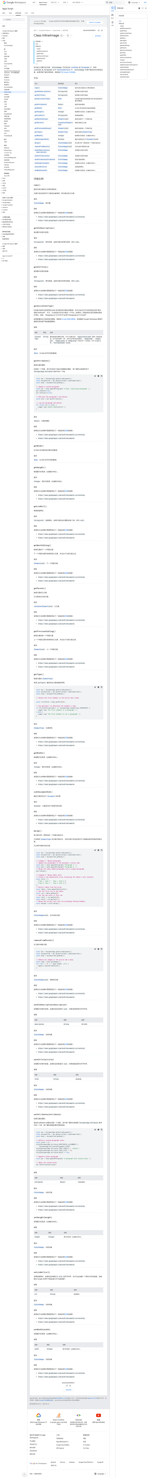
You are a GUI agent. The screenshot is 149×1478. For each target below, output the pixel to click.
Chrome (62, 1462)
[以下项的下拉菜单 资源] (68, 2)
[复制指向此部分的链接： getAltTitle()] (51, 267)
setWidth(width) (41, 170)
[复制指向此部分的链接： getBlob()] (46, 446)
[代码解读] (95, 376)
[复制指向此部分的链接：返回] (39, 199)
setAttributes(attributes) (45, 159)
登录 (145, 2)
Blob (60, 99)
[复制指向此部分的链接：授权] (39, 209)
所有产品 (53, 2)
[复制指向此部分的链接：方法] (40, 78)
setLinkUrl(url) (41, 167)
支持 (32, 13)
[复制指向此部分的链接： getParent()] (48, 588)
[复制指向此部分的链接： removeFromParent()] (56, 940)
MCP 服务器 (76, 2)
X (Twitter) (86, 1445)
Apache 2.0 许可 (92, 1398)
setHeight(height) (42, 163)
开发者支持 (33, 1451)
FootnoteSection (63, 70)
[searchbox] (13, 19)
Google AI (100, 1462)
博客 (84, 1438)
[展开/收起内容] (42, 41)
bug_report (139, 8)
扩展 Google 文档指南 (67, 72)
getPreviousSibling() (43, 128)
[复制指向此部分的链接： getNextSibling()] (54, 545)
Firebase (72, 1462)
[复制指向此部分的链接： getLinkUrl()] (49, 506)
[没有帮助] (101, 30)
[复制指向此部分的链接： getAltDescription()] (57, 228)
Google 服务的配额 (68, 319)
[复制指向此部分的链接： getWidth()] (47, 753)
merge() (38, 143)
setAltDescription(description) (42, 151)
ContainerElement (65, 123)
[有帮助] (98, 30)
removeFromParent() (42, 146)
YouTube (86, 1448)
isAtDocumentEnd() (42, 139)
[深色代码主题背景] (98, 376)
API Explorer (60, 1448)
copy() (37, 88)
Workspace (20, 2)
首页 (34, 2)
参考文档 (18, 13)
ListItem (74, 67)
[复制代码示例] (101, 376)
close (146, 8)
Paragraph (85, 67)
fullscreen (142, 8)
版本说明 (32, 1447)
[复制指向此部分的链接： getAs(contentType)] (56, 306)
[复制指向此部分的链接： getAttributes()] (53, 361)
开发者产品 (33, 1444)
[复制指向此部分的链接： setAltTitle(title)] (56, 1059)
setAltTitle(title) (42, 156)
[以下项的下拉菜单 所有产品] (58, 2)
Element (61, 119)
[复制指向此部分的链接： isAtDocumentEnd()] (55, 792)
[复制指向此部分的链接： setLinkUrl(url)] (52, 1272)
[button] (13, 33)
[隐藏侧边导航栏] (24, 1474)
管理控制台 (59, 1438)
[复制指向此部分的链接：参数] (39, 327)
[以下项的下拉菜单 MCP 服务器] (82, 2)
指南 (10, 13)
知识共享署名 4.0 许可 (61, 1398)
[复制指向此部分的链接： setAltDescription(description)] (69, 1005)
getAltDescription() (43, 91)
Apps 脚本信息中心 (62, 1441)
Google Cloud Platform (86, 1462)
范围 (66, 213)
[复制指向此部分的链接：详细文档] (45, 179)
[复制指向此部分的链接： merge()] (44, 831)
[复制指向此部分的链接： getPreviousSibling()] (58, 631)
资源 (64, 2)
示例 (26, 13)
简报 (84, 1441)
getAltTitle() (40, 95)
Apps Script (43, 2)
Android (53, 1462)
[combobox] (115, 2)
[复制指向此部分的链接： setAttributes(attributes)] (64, 1114)
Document (90, 139)
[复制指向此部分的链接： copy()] (43, 185)
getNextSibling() (41, 119)
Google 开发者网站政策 (46, 1400)
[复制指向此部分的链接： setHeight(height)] (55, 1217)
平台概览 (32, 1441)
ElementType (63, 132)
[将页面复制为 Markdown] (68, 35)
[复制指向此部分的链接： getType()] (46, 674)
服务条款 (32, 1454)
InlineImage (63, 88)
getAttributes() (41, 104)
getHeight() (39, 112)
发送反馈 (98, 36)
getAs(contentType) (42, 99)
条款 (31, 1474)
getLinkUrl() (40, 115)
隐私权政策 (38, 1474)
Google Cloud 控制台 (62, 1445)
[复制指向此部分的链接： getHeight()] (48, 467)
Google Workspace (44, 30)
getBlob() (38, 108)
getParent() (39, 123)
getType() (38, 132)
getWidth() (39, 135)
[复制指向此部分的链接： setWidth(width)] (53, 1329)
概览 (3, 13)
